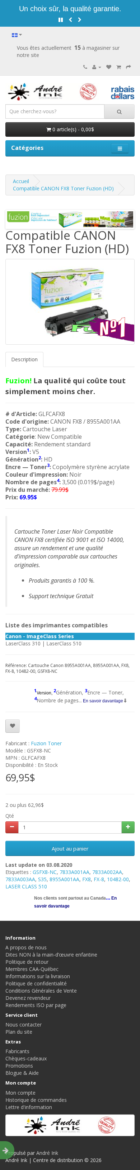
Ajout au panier (70, 848)
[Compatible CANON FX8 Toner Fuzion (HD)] (70, 302)
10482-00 (118, 879)
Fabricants (17, 1051)
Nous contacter (23, 1024)
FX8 (86, 879)
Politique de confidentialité (36, 983)
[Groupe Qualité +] (70, 1125)
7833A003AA (20, 879)
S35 (42, 879)
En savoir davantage (102, 700)
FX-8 (99, 879)
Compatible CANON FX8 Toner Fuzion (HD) (63, 188)
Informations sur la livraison (37, 976)
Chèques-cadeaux (26, 1058)
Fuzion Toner (46, 743)
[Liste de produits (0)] (108, 66)
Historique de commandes (36, 1099)
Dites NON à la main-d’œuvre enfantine (51, 954)
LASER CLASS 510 (26, 886)
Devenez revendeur (28, 997)
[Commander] (128, 66)
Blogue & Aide (22, 1072)
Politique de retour (26, 961)
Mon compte (20, 1092)
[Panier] (118, 66)
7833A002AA (107, 872)
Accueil (21, 181)
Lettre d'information (28, 1107)
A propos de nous (26, 947)
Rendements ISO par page (35, 1005)
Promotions (19, 1065)
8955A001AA (64, 879)
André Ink (47, 1152)
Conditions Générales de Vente (41, 990)
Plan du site (18, 1031)
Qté (9, 815)
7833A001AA (74, 872)
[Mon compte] (96, 66)
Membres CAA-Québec (32, 969)
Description (24, 359)
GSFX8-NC (45, 872)
